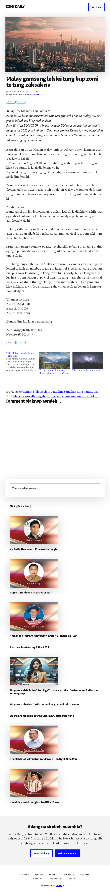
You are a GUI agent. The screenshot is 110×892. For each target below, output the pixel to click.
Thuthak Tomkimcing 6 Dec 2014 (29, 647)
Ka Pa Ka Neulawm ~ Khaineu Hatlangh (33, 549)
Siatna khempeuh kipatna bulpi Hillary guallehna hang (42, 715)
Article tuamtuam (67, 853)
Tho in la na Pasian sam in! (86, 370)
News (21, 94)
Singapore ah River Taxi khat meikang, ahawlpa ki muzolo (44, 704)
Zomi (36, 94)
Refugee (29, 94)
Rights (59, 886)
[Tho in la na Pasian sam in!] (87, 360)
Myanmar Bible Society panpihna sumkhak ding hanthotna (58, 391)
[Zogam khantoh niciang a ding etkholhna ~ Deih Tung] (54, 360)
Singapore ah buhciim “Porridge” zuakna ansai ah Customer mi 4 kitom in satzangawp (54, 691)
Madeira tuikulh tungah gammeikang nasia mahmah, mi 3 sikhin (56, 396)
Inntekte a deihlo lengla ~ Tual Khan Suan (34, 802)
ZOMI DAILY (14, 6)
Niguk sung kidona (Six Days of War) (31, 592)
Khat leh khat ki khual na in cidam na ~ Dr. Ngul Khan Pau (43, 759)
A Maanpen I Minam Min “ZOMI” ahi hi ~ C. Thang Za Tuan (43, 635)
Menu (98, 6)
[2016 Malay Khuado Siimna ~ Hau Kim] (22, 362)
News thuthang (42, 853)
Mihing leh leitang (20, 506)
